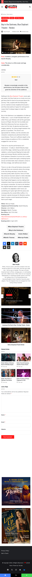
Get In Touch (4, 553)
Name (3, 415)
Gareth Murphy (10, 234)
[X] (8, 243)
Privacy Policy (5, 550)
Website (3, 429)
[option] (16, 296)
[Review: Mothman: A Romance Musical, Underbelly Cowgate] (8, 357)
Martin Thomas (9, 237)
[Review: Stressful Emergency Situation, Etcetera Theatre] (24, 357)
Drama (12, 18)
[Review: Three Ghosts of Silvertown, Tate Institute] (8, 373)
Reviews (4, 20)
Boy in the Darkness (16, 230)
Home (4, 14)
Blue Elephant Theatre (16, 96)
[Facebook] (4, 243)
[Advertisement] (16, 459)
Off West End (19, 18)
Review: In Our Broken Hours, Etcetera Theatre (14, 300)
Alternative (10, 14)
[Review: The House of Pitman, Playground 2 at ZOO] (24, 373)
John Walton (23, 234)
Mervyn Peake (23, 237)
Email (3, 422)
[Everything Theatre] (11, 7)
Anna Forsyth (6, 31)
